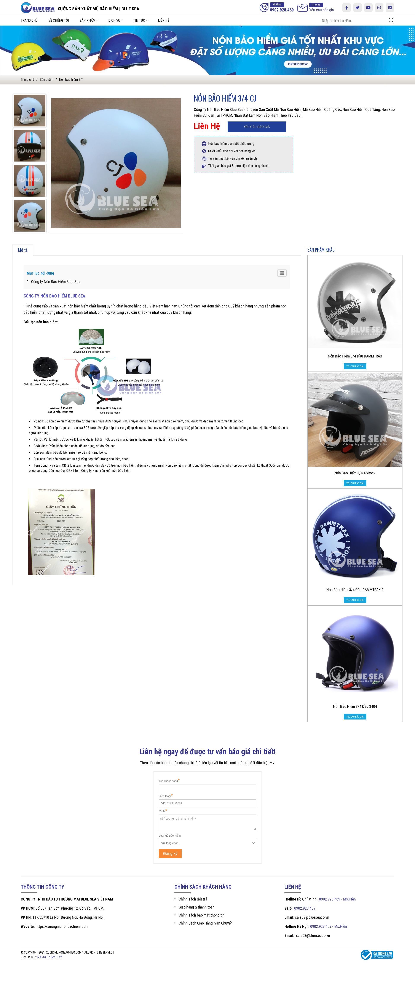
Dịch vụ (114, 20)
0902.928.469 (304, 908)
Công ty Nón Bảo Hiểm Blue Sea (55, 281)
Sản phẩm (87, 20)
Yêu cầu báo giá (321, 7)
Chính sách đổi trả (193, 899)
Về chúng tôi (58, 20)
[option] (30, 111)
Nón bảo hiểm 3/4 (71, 80)
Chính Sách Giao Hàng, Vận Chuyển (206, 923)
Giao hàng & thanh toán (196, 907)
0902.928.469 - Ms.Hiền (337, 899)
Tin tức (139, 20)
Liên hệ (163, 20)
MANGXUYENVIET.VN (49, 957)
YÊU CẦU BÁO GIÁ (257, 127)
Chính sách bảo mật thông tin (202, 915)
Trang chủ (29, 20)
